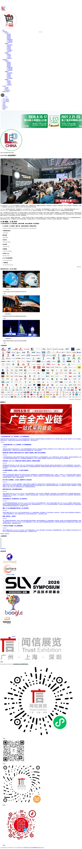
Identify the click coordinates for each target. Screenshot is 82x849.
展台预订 (9, 54)
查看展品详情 (79, 266)
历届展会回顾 (9, 39)
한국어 (4, 104)
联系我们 (6, 88)
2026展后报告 (9, 68)
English (6, 96)
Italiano (4, 109)
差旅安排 (9, 46)
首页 (3, 30)
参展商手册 (9, 58)
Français (4, 108)
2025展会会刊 (9, 42)
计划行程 (9, 51)
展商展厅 (79, 399)
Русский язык (5, 107)
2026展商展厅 (9, 50)
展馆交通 (9, 48)
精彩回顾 (9, 38)
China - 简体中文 (6, 100)
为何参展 (9, 55)
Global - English (5, 98)
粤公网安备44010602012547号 (38, 847)
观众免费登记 (9, 44)
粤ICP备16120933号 (28, 847)
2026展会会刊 (9, 70)
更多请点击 (3, 548)
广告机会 (9, 56)
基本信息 (9, 34)
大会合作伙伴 (7, 90)
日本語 (4, 102)
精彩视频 (9, 36)
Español (4, 105)
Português (4, 106)
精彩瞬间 (9, 35)
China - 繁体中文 (6, 101)
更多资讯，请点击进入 (4, 533)
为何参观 (9, 47)
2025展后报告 (9, 40)
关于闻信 (6, 87)
